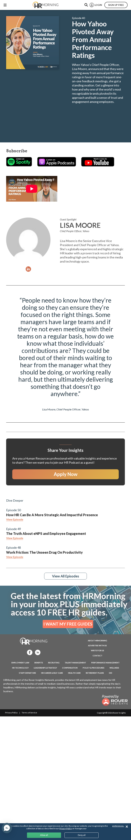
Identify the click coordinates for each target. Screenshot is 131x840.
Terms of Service (29, 712)
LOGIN (98, 4)
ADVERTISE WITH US (97, 645)
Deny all (81, 835)
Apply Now (65, 474)
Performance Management (105, 662)
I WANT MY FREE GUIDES (67, 623)
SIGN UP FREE (116, 4)
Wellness (114, 668)
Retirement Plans (95, 673)
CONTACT (97, 655)
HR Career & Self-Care (52, 673)
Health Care (74, 673)
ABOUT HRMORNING (97, 640)
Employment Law (20, 662)
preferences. (118, 826)
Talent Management (75, 662)
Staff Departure (27, 673)
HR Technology (20, 668)
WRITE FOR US (97, 650)
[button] (7, 828)
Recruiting (54, 662)
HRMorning (45, 5)
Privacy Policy (11, 712)
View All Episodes (65, 576)
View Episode (14, 519)
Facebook (28, 652)
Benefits (38, 662)
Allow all (44, 835)
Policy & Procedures (93, 668)
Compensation (70, 668)
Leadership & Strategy (45, 668)
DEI (110, 673)
